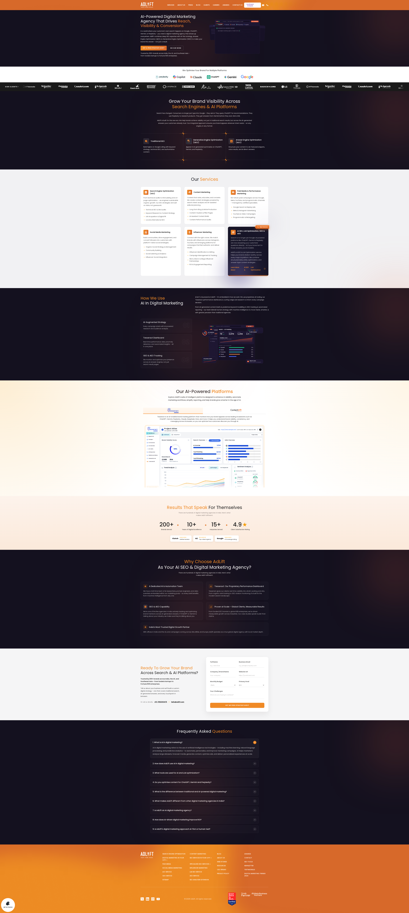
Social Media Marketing (172, 868)
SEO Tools (248, 862)
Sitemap (165, 880)
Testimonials (249, 870)
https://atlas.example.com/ (228, 429)
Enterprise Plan (153, 487)
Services (170, 5)
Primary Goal (244, 681)
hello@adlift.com (177, 702)
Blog (198, 5)
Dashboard (151, 433)
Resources (221, 866)
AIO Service (167, 872)
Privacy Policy (223, 873)
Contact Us (238, 5)
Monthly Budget (216, 681)
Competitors (176, 434)
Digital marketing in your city (173, 859)
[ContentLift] (236, 411)
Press (190, 5)
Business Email (244, 662)
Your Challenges (216, 691)
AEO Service (194, 876)
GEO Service (167, 876)
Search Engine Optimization (173, 854)
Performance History (153, 455)
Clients (207, 5)
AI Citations (151, 442)
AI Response (151, 452)
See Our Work (175, 48)
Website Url (243, 672)
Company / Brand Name (219, 672)
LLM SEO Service (196, 872)
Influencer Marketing (198, 868)
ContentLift (151, 461)
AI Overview (151, 445)
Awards (226, 5)
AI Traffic (150, 449)
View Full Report (215, 440)
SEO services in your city (200, 858)
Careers (216, 5)
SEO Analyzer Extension (199, 880)
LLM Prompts (213, 467)
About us (221, 858)
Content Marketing (198, 854)
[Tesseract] (173, 411)
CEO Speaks (221, 870)
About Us (181, 5)
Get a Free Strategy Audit (154, 48)
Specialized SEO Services (200, 864)
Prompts (150, 439)
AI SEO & (246, 268)
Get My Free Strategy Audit (237, 705)
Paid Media (166, 864)
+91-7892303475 (160, 702)
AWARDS (247, 854)
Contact (248, 858)
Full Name (214, 662)
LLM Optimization (256, 268)
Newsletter (248, 866)
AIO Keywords (224, 467)
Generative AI (152, 458)
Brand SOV (151, 436)
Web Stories (222, 862)
